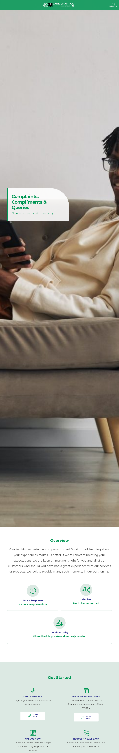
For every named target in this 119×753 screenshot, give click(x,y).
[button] (5, 5)
